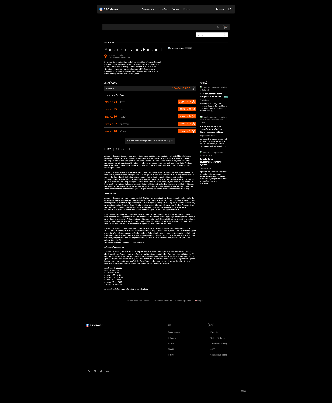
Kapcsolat (214, 332)
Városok (175, 9)
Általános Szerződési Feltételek (138, 301)
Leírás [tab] (108, 149)
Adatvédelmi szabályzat (220, 344)
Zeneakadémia (205, 168)
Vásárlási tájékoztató (183, 301)
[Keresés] (225, 34)
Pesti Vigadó (204, 100)
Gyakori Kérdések (217, 338)
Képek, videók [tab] (123, 149)
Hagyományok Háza (207, 136)
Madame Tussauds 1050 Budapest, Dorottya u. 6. (119, 56)
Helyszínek (163, 9)
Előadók (186, 9)
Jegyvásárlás (185, 101)
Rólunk (171, 355)
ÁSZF (212, 349)
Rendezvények (174, 332)
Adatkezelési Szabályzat (163, 301)
